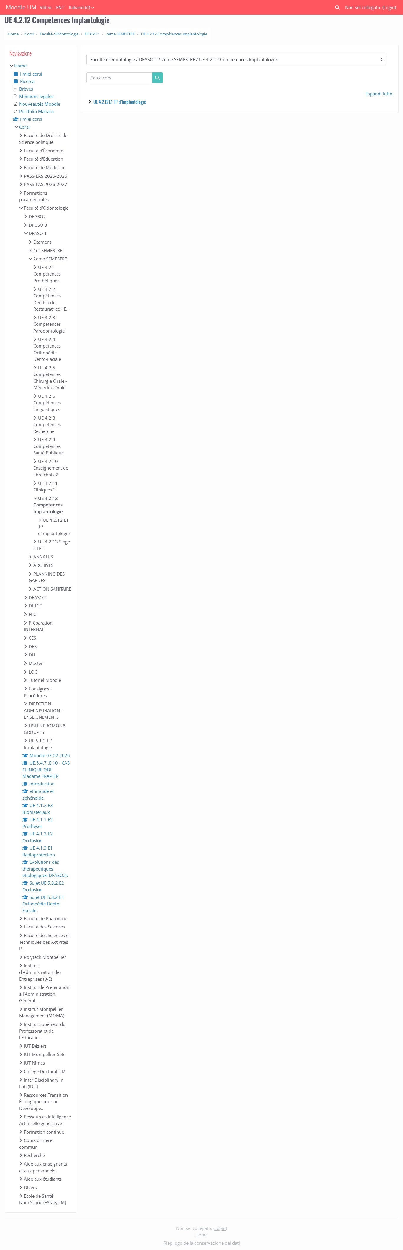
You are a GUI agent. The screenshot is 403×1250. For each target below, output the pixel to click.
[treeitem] (40, 634)
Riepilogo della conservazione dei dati (201, 1243)
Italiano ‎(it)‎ (79, 7)
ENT (60, 7)
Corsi (29, 34)
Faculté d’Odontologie (59, 34)
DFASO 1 (92, 34)
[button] (337, 7)
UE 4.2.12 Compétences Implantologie (174, 34)
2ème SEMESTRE (120, 34)
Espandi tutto (379, 94)
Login (389, 7)
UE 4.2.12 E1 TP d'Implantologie (119, 102)
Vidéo (45, 7)
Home (13, 34)
